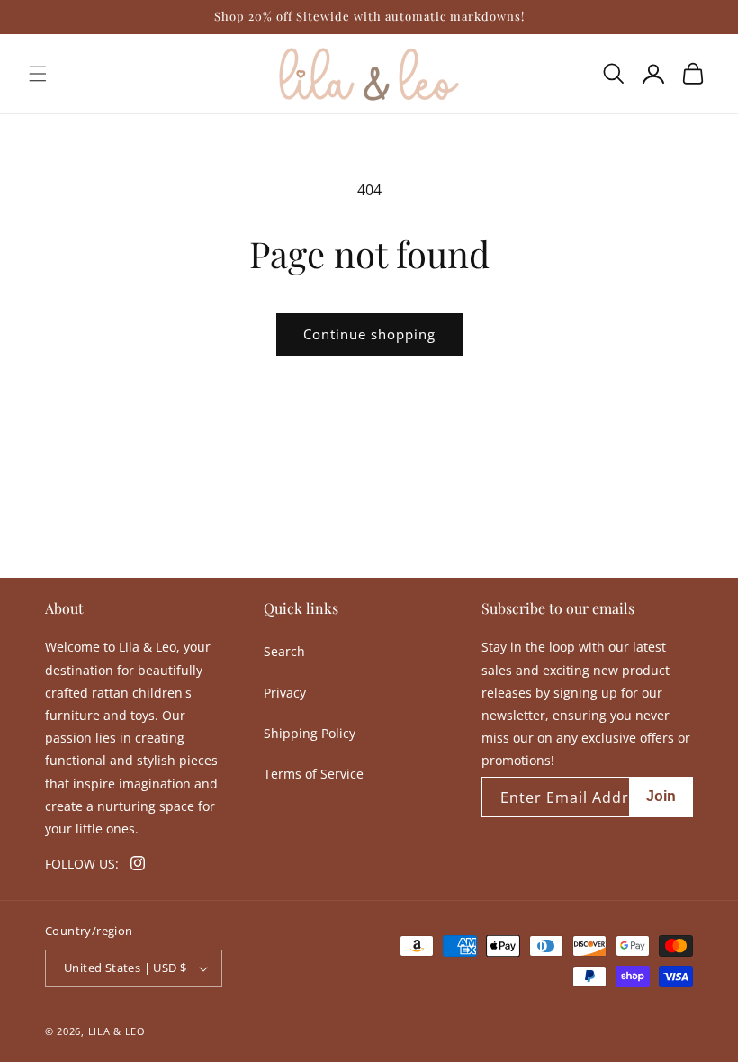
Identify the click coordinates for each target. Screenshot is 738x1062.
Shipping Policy (310, 733)
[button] (38, 74)
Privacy (285, 692)
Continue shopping (369, 334)
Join (661, 796)
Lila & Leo (117, 1031)
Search (284, 651)
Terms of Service (314, 773)
